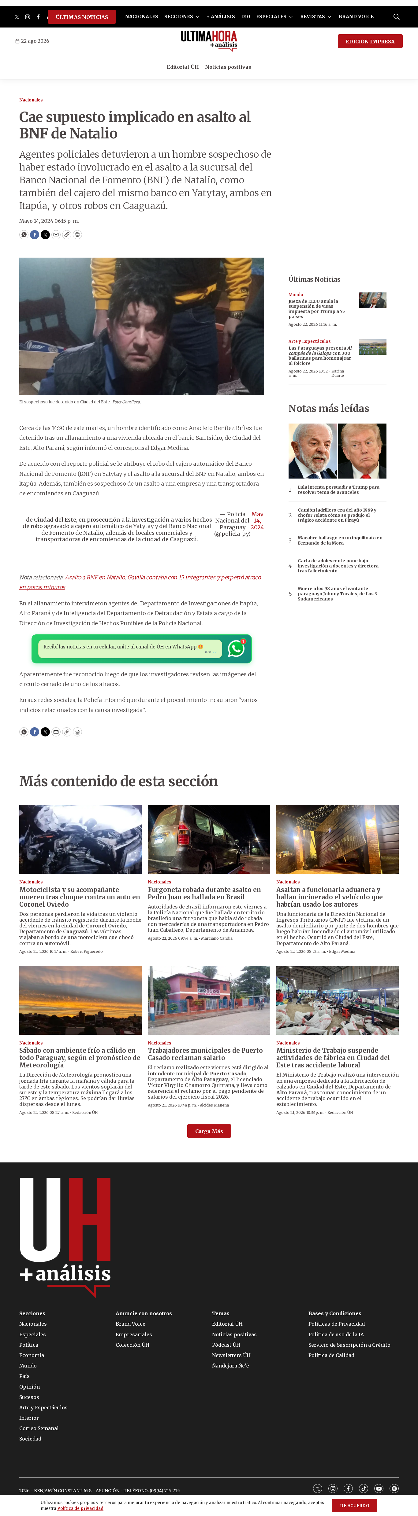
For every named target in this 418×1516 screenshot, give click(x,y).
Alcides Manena (214, 1105)
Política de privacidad (80, 1508)
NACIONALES (141, 17)
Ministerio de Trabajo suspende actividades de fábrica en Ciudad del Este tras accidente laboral (333, 1058)
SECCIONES (178, 17)
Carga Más (209, 1131)
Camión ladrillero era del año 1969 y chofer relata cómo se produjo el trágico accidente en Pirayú (337, 515)
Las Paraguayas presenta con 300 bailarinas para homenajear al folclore (320, 355)
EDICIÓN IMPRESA (370, 42)
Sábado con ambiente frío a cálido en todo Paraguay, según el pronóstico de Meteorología (79, 1058)
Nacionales (31, 100)
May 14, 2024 (257, 521)
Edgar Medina (342, 951)
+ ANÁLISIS (221, 17)
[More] (197, 17)
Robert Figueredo (86, 951)
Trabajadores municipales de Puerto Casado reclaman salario (205, 1054)
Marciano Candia (217, 938)
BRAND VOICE (356, 17)
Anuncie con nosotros (144, 1313)
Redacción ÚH (85, 1112)
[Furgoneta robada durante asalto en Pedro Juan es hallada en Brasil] (209, 839)
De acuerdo (354, 1505)
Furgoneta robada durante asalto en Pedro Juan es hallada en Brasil (204, 893)
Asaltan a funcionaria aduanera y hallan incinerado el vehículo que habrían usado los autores (329, 897)
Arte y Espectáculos (310, 341)
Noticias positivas (228, 67)
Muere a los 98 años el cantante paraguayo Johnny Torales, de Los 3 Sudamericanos (337, 593)
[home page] (209, 41)
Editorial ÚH (183, 67)
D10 (245, 17)
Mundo (296, 294)
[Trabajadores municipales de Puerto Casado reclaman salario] (209, 1000)
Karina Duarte (337, 373)
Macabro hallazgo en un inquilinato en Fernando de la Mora (340, 540)
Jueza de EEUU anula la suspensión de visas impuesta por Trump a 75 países (317, 309)
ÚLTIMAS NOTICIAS (82, 17)
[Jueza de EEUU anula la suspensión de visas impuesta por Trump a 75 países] (372, 300)
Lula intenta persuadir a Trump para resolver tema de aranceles (338, 490)
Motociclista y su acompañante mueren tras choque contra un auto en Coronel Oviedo (79, 897)
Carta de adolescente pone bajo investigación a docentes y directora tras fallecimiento (338, 566)
